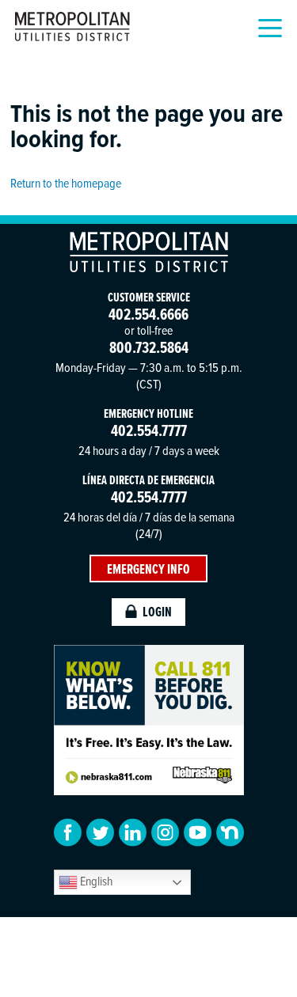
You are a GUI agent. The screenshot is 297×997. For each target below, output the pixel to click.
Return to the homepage (65, 182)
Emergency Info (148, 569)
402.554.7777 (149, 430)
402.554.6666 (148, 313)
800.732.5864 (148, 347)
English (95, 880)
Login (157, 611)
